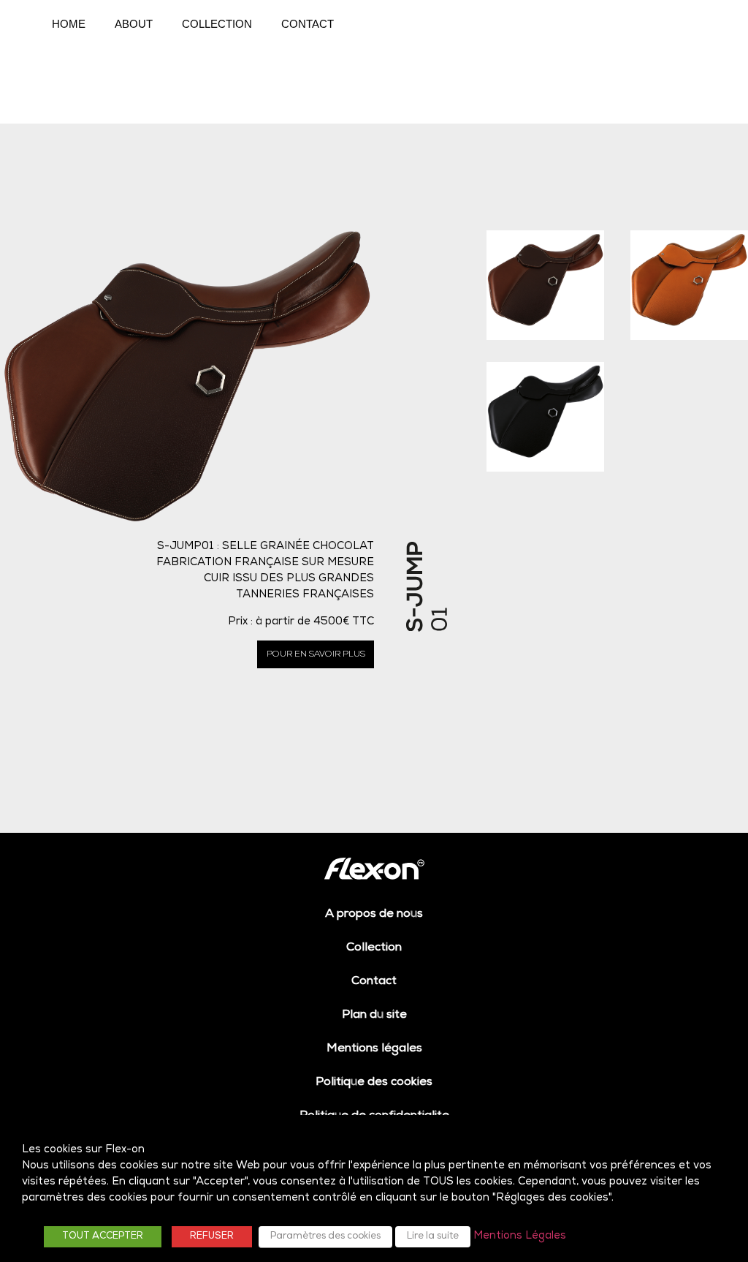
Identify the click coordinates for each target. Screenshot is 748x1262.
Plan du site (374, 1015)
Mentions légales (374, 1049)
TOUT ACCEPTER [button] (102, 1237)
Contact (374, 982)
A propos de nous (374, 915)
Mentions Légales (519, 1236)
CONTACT (307, 24)
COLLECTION (217, 24)
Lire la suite (433, 1237)
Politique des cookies (374, 1083)
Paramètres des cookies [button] (325, 1237)
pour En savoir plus (316, 654)
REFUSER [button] (212, 1237)
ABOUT (134, 24)
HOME (68, 24)
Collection (374, 948)
